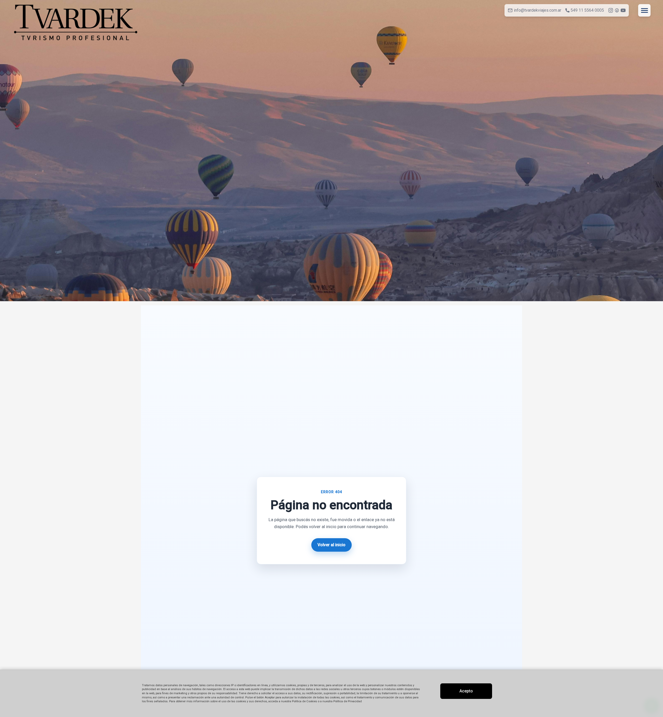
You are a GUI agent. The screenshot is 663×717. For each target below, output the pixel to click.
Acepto (466, 691)
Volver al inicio (331, 544)
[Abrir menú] (644, 10)
